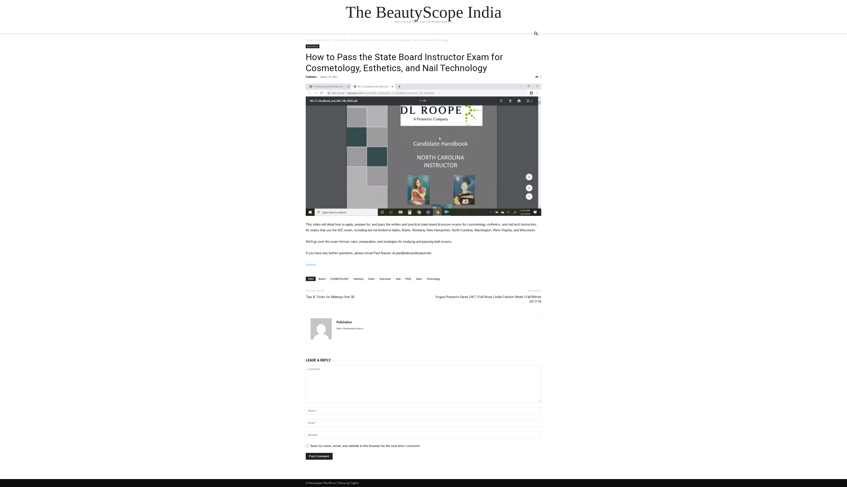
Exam (371, 278)
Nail (398, 278)
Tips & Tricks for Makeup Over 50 (330, 297)
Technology (433, 278)
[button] (536, 34)
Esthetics (359, 278)
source (311, 264)
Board (322, 278)
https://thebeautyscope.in (349, 328)
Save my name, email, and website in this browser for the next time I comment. (365, 446)
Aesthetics (323, 40)
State (419, 278)
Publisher (311, 76)
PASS (408, 278)
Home (309, 40)
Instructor (385, 278)
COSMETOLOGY (339, 278)
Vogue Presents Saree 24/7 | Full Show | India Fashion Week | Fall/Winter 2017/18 (488, 299)
